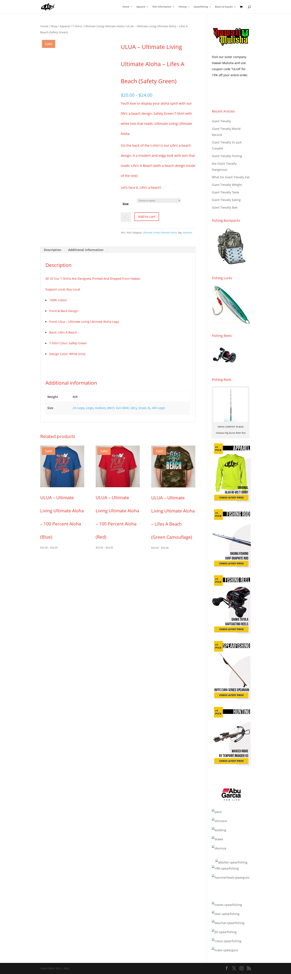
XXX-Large (158, 408)
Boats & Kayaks (224, 7)
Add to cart (146, 216)
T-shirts (77, 26)
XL (148, 408)
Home (125, 7)
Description (52, 250)
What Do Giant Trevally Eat (230, 177)
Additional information (85, 250)
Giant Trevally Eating (226, 200)
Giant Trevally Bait (224, 207)
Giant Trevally (221, 121)
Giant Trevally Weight (227, 185)
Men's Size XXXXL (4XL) (122, 408)
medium (187, 232)
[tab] (52, 250)
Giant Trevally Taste (225, 192)
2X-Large (78, 408)
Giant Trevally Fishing (227, 156)
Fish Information (161, 7)
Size (126, 204)
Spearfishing (201, 7)
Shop (54, 26)
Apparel (140, 7)
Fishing (183, 7)
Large (89, 408)
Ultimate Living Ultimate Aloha (104, 26)
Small (142, 408)
